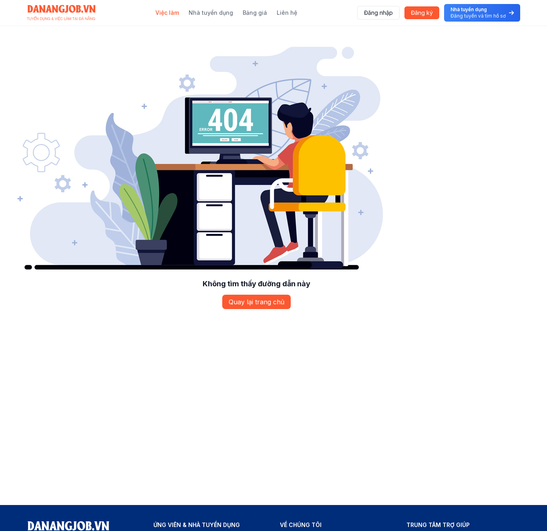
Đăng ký (422, 12)
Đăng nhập (378, 12)
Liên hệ (287, 12)
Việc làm (167, 12)
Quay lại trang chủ (256, 302)
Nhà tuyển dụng (211, 12)
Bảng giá (255, 12)
